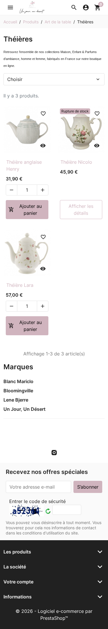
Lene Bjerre (15, 400)
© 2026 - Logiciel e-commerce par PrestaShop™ (54, 614)
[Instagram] (54, 452)
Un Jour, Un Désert (24, 409)
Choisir (54, 79)
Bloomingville (18, 390)
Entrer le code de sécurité (37, 501)
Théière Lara (19, 285)
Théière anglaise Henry (24, 165)
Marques (18, 367)
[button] (74, 7)
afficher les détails (81, 209)
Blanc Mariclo (18, 381)
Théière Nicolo (76, 162)
